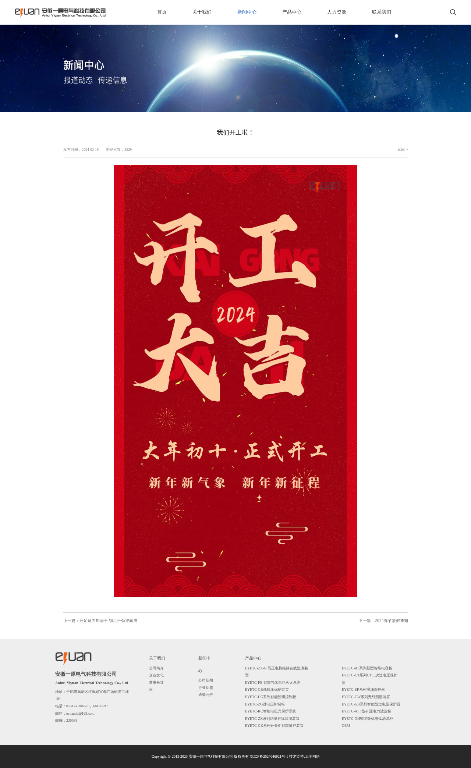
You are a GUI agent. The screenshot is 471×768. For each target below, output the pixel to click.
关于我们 (202, 12)
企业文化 (156, 675)
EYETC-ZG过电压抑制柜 (265, 704)
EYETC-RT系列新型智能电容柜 (367, 668)
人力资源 (336, 12)
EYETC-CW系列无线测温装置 (366, 697)
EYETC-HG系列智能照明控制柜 (270, 697)
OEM (346, 725)
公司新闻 (205, 680)
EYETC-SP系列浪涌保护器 (363, 689)
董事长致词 (156, 686)
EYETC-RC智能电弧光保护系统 (270, 711)
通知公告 (205, 695)
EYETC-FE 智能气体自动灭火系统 (272, 682)
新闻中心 (246, 12)
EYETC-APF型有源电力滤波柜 (366, 711)
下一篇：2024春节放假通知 (383, 620)
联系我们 (381, 12)
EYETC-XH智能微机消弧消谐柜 (367, 719)
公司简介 (156, 668)
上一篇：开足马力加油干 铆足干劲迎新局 (100, 620)
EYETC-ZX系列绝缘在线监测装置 (272, 719)
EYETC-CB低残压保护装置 (267, 689)
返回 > (402, 149)
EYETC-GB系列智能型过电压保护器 (371, 704)
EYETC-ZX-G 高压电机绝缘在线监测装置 (276, 672)
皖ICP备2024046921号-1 (269, 756)
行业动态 (205, 688)
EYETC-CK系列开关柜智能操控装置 (274, 725)
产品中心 (291, 12)
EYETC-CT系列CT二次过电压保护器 (369, 679)
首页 (162, 12)
